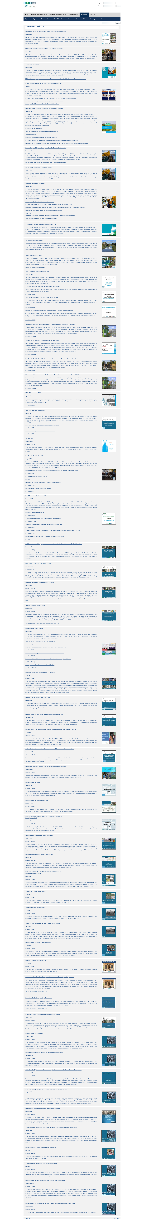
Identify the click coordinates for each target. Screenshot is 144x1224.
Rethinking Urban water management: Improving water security (43, 482)
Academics (102, 19)
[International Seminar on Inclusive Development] (109, 235)
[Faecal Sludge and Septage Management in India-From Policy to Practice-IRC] (109, 161)
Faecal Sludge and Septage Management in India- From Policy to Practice (45, 162)
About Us (92, 14)
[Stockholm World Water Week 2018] (109, 371)
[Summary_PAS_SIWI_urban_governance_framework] (109, 78)
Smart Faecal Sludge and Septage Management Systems (41, 218)
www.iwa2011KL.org (45, 1080)
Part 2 (30, 213)
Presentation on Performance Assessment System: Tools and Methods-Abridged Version (50, 1203)
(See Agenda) (53, 264)
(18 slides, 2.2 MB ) (30, 307)
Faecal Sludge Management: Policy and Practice (38, 167)
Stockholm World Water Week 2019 (35, 183)
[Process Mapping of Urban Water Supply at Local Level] (109, 1159)
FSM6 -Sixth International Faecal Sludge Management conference (43, 83)
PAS (30, 5)
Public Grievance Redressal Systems (35, 960)
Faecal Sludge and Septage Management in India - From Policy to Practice (45, 148)
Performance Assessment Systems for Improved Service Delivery (44, 1052)
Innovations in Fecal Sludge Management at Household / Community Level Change (48, 659)
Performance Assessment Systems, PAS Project (39, 854)
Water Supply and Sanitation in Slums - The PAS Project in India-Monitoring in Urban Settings (51, 1127)
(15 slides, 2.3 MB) (30, 354)
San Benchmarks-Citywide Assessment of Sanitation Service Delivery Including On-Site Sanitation (52, 530)
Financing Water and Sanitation (34, 1033)
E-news (70, 19)
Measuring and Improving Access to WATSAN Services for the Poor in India (46, 1089)
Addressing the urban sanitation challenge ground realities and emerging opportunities (49, 749)
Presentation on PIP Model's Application (36, 800)
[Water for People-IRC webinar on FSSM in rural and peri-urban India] (109, 60)
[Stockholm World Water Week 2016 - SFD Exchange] (109, 577)
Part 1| (27, 213)
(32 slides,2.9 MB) (30, 405)
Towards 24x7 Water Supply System (35, 891)
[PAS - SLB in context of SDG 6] (109, 405)
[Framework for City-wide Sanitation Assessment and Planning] (109, 1028)
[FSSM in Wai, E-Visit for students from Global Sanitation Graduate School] (109, 44)
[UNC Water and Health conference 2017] (109, 428)
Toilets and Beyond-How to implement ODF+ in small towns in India (43, 524)
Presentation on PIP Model (32, 782)
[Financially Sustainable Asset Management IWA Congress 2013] (109, 885)
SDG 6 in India (29, 438)
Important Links (81, 19)
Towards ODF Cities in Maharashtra (35, 907)
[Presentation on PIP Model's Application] (109, 812)
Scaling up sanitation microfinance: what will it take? (39, 665)
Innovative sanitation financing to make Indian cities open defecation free (45, 647)
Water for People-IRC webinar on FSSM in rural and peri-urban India (44, 49)
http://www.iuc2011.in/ (90, 1061)
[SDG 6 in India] (109, 451)
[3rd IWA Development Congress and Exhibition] (109, 830)
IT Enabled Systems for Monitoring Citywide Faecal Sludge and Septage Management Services (51, 140)
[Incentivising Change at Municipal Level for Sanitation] (109, 689)
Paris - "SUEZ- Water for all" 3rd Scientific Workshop (38, 563)
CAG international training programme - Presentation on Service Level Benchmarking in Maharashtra (53, 544)
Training (92, 19)
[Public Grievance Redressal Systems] (109, 972)
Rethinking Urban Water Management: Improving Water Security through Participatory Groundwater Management (56, 143)
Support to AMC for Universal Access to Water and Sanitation (42, 923)
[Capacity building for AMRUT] (109, 621)
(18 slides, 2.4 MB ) (30, 294)
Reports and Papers (31, 19)
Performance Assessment (39, 14)
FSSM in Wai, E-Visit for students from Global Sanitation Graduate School (45, 31)
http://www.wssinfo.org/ (44, 1176)
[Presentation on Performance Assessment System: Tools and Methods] (109, 1195)
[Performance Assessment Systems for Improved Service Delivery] (109, 1065)
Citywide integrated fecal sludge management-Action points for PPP (44, 714)
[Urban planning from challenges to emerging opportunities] (109, 778)
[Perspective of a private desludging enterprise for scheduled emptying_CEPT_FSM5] (109, 317)
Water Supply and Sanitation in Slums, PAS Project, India (41, 1163)
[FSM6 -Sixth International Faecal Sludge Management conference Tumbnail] (109, 100)
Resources (84, 14)
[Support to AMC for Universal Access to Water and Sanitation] (109, 937)
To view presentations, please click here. (36, 991)
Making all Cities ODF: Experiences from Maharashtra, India (42, 425)
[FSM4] (109, 524)
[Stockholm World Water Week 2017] (109, 480)
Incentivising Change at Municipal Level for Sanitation (40, 672)
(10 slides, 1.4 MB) (30, 388)
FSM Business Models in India (33, 128)
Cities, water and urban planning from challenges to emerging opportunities (46, 766)
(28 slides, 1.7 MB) (30, 336)
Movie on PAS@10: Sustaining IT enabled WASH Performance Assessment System (48, 204)
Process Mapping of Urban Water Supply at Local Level (40, 1147)
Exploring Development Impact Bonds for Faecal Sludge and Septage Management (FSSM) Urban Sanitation (55, 207)
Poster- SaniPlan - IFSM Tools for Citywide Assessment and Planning (44, 536)
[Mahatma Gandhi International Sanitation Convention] (109, 388)
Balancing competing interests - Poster (36, 476)
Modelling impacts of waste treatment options (38, 488)
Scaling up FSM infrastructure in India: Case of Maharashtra (42, 104)
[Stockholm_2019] (109, 207)
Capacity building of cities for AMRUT (35, 605)
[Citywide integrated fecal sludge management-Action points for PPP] (109, 726)
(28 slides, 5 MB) (30, 370)
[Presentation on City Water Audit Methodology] (109, 955)
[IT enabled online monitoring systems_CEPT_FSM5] (109, 287)
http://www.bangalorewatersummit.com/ (35, 1044)
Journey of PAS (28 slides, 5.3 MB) (35, 267)
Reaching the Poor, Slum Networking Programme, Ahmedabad (42, 1108)
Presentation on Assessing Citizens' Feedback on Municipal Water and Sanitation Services (50, 729)
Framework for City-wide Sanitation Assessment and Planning (42, 1014)
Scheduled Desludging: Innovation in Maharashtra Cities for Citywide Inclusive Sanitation (50, 215)
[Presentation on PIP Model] (109, 795)
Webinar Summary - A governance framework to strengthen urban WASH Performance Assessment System (55, 79)
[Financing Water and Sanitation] (109, 1047)
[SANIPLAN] (109, 654)
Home (26, 14)
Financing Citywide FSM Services (34, 512)
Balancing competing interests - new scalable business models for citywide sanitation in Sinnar (51, 470)
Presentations (45, 19)
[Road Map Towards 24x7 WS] (109, 903)
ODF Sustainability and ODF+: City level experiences (40, 431)
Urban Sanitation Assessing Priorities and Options (39, 835)
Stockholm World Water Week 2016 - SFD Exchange (39, 582)
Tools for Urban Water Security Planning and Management (41, 131)
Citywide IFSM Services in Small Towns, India (37, 697)
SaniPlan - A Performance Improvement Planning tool (40, 641)
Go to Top (27, 1218)
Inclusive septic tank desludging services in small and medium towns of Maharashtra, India (50, 98)
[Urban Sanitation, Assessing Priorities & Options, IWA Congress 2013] (109, 849)
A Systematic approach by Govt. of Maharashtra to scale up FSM (43, 518)
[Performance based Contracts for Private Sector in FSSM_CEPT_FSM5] (109, 302)
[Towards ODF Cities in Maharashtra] (109, 919)
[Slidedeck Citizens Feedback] (109, 743)
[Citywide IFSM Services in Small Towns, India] (109, 709)
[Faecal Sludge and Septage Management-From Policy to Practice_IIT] (109, 179)
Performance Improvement (57, 14)
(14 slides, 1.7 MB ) (30, 320)
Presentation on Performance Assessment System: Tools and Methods (45, 1180)
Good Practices (59, 19)
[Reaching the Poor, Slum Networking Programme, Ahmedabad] (109, 1122)
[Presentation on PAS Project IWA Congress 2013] (109, 867)
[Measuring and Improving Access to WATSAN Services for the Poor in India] (109, 1103)
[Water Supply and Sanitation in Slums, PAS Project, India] (108, 1176)
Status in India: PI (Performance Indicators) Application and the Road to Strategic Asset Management (53, 1070)
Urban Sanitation (73, 14)
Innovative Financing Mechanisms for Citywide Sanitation (41, 137)
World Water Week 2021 (32, 64)
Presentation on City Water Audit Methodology (38, 942)
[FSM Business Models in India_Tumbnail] (109, 132)
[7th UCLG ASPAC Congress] (109, 354)
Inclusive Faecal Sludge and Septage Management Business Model (44, 101)
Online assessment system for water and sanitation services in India (44, 653)
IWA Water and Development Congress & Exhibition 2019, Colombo (44, 108)
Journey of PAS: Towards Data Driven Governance (39, 202)
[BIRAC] (109, 762)
